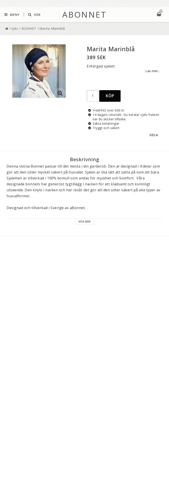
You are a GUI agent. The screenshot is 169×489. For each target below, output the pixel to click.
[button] (60, 93)
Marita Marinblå (52, 28)
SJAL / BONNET (23, 28)
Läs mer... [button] (152, 71)
